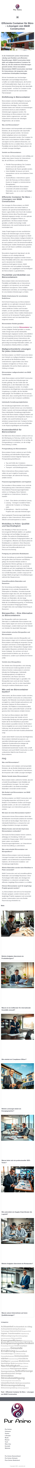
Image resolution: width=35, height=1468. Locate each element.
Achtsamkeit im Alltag (23, 1327)
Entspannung (27, 1341)
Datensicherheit (15, 1331)
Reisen (7, 1440)
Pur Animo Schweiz (11, 1458)
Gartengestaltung (5, 1348)
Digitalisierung (25, 1333)
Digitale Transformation (11, 1333)
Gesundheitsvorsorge (19, 1353)
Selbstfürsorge (24, 1371)
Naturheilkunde (5, 1368)
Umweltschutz (8, 1383)
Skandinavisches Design (11, 1373)
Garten (7, 1433)
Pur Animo (8, 1429)
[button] (17, 17)
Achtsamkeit (7, 1326)
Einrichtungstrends (6, 1338)
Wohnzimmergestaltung (9, 1388)
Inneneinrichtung (13, 1358)
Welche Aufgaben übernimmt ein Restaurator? (17, 1263)
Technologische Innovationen (11, 1380)
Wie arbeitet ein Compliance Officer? (14, 1059)
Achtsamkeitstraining (9, 1329)
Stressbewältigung (13, 1378)
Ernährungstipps (21, 1346)
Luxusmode (14, 1361)
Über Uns (8, 1444)
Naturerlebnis (24, 1366)
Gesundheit (21, 1351)
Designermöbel (26, 1331)
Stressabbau (7, 1376)
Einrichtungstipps (22, 1336)
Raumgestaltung (8, 1371)
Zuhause (8, 1431)
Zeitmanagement (23, 1388)
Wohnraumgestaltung (13, 1385)
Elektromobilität (16, 1338)
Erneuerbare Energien (7, 1346)
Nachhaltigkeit (10, 1365)
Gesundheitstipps (7, 1353)
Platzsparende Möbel (18, 1369)
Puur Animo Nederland (12, 1460)
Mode (7, 1437)
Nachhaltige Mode (8, 1363)
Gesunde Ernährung (12, 1349)
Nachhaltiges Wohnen (21, 1363)
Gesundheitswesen (7, 1356)
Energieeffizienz (11, 1340)
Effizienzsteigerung (8, 1336)
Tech (2, 1392)
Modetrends (24, 1361)
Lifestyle (8, 1435)
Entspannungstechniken (17, 1343)
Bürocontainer (24, 327)
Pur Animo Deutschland (13, 1456)
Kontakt (7, 1446)
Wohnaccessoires (22, 1383)
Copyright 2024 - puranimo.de (17, 1466)
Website (7, 1448)
